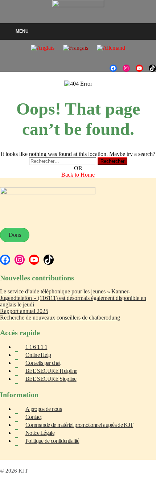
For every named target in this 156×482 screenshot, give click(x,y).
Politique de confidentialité (52, 441)
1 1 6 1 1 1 (36, 347)
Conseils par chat (42, 363)
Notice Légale (39, 433)
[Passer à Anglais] (42, 48)
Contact (33, 417)
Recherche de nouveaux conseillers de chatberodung (60, 317)
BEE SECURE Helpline (51, 371)
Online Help (38, 355)
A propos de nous (43, 409)
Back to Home (78, 175)
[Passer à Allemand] (111, 48)
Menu (22, 31)
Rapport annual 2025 (24, 311)
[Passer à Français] (75, 48)
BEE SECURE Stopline (51, 379)
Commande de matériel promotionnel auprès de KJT (79, 425)
